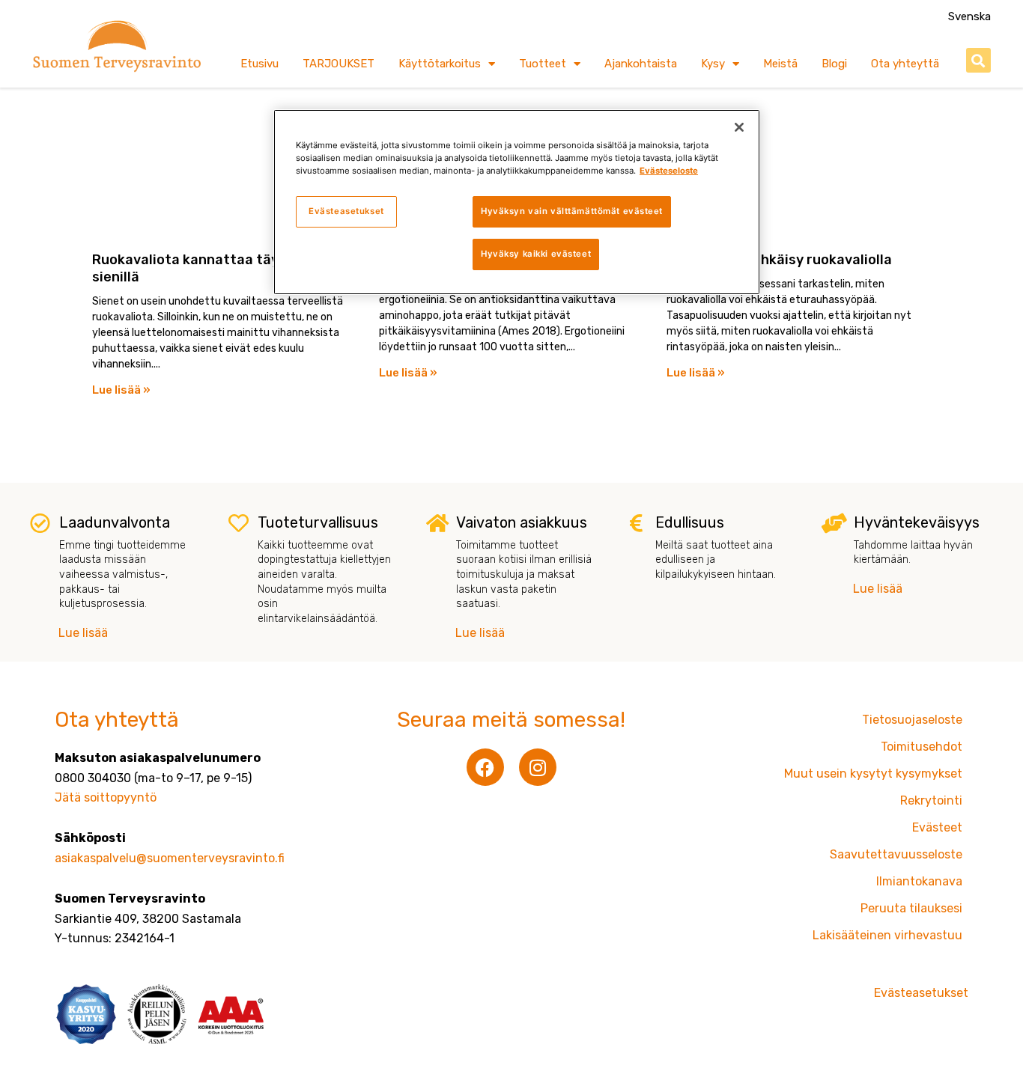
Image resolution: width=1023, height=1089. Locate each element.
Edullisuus (689, 522)
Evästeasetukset (346, 211)
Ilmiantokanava (919, 881)
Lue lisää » (121, 390)
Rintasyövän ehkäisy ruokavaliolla (779, 259)
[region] (516, 202)
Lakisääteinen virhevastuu (887, 935)
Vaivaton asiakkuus (521, 522)
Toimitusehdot (921, 746)
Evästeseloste (669, 170)
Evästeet (937, 827)
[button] (978, 60)
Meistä (780, 63)
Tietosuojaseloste (912, 720)
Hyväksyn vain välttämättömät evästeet (572, 211)
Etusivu (259, 63)
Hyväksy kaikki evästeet (536, 253)
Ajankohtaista (640, 63)
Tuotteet (542, 63)
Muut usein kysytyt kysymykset (873, 773)
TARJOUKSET (338, 63)
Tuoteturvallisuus (318, 522)
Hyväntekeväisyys (917, 522)
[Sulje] (739, 127)
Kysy (713, 63)
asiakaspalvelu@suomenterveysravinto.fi (170, 858)
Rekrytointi (931, 800)
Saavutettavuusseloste (896, 854)
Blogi (834, 63)
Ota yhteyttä (905, 63)
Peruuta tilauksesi (911, 908)
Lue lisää (83, 633)
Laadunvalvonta (114, 522)
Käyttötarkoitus (439, 63)
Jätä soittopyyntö (106, 797)
